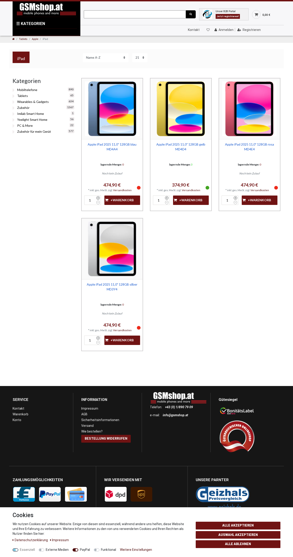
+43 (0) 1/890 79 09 (179, 407)
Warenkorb (20, 414)
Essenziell (27, 549)
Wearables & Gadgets (33, 102)
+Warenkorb (122, 200)
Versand (87, 425)
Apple (35, 39)
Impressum (89, 408)
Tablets (23, 39)
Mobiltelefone (27, 90)
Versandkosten (122, 190)
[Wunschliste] (208, 30)
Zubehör (23, 108)
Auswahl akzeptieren (238, 535)
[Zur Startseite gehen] (13, 39)
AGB (84, 414)
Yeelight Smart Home (32, 119)
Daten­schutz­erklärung (32, 540)
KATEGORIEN (30, 23)
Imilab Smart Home (30, 114)
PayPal (85, 549)
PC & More (25, 125)
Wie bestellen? (92, 431)
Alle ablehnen (238, 544)
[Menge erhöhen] (98, 198)
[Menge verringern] (98, 202)
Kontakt (194, 30)
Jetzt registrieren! (228, 16)
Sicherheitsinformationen (100, 420)
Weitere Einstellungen (136, 549)
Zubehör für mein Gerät (34, 131)
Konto (17, 420)
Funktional (108, 549)
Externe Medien (57, 549)
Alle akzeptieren (238, 525)
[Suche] (190, 14)
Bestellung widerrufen (106, 438)
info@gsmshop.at (175, 415)
